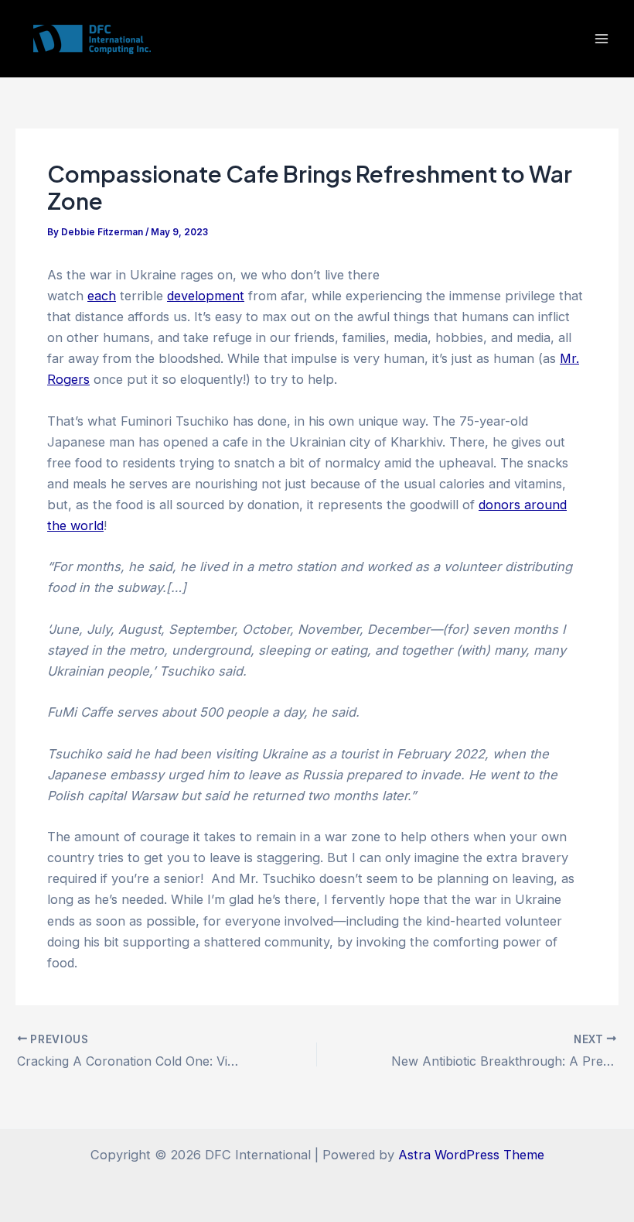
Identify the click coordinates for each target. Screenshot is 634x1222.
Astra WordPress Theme (471, 1154)
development (205, 295)
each (101, 295)
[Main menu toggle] (601, 39)
